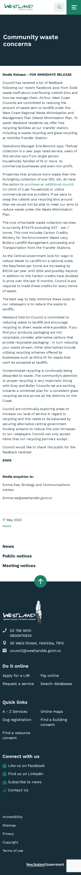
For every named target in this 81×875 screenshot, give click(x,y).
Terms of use (12, 851)
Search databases (56, 683)
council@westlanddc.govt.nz (35, 650)
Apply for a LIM (16, 675)
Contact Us (18, 790)
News (6, 526)
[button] (18, 7)
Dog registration (16, 719)
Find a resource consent (16, 735)
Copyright (10, 842)
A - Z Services (14, 711)
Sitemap (9, 825)
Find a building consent (53, 722)
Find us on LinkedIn (25, 774)
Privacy (8, 834)
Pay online (49, 675)
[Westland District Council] (18, 7)
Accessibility (12, 817)
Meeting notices (19, 565)
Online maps (51, 711)
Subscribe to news (24, 782)
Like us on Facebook (26, 765)
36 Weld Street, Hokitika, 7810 (37, 643)
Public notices (17, 555)
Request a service (18, 683)
